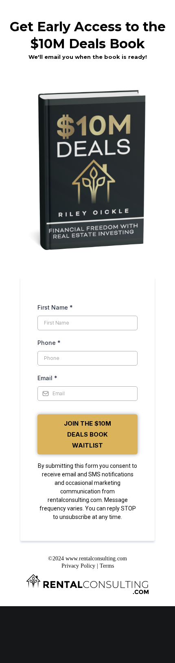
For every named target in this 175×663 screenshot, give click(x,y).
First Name (55, 307)
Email (47, 378)
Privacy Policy (79, 566)
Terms (107, 566)
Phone (49, 342)
